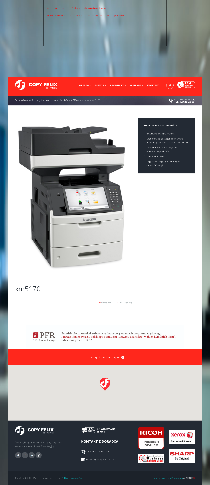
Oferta (84, 85)
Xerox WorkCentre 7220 (65, 100)
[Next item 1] (102, 195)
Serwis (99, 85)
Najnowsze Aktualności (160, 125)
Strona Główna (22, 100)
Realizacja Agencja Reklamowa (168, 478)
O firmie (135, 85)
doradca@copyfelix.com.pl (100, 459)
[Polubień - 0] (100, 302)
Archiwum (47, 100)
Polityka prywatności (72, 478)
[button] (105, 384)
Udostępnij (125, 302)
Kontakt (153, 85)
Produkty (117, 85)
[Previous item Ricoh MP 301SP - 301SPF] (44, 195)
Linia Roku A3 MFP (155, 156)
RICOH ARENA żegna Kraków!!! (161, 133)
